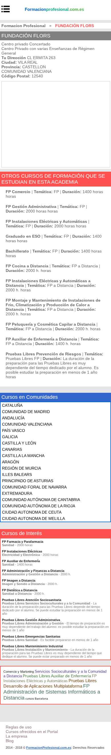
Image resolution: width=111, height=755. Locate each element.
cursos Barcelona (36, 698)
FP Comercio (18, 191)
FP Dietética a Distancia (19, 590)
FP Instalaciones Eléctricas (22, 551)
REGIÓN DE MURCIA (21, 468)
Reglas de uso (19, 727)
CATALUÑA (12, 405)
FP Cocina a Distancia (27, 266)
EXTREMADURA (17, 493)
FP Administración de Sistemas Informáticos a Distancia (51, 692)
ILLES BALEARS (17, 474)
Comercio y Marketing (18, 671)
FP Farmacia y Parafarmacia (22, 541)
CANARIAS (12, 449)
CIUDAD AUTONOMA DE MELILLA (33, 518)
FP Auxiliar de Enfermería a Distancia (41, 339)
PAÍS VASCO (13, 430)
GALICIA (10, 436)
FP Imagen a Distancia (18, 580)
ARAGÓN (10, 462)
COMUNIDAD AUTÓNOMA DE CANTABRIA (41, 499)
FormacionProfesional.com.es (48, 747)
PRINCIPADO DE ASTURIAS (27, 480)
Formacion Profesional (23, 25)
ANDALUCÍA (13, 418)
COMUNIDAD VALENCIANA (27, 424)
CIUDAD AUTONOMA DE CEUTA (31, 512)
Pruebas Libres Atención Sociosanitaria (31, 600)
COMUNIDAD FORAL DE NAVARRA (34, 487)
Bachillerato (17, 251)
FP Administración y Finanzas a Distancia (33, 570)
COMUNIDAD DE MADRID (26, 411)
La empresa (16, 736)
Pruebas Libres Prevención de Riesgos (43, 354)
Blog (10, 740)
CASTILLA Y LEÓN (19, 443)
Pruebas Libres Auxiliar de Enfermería (57, 676)
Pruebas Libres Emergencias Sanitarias (31, 636)
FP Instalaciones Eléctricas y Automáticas (46, 221)
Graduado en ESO (23, 236)
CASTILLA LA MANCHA (23, 455)
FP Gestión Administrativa (31, 206)
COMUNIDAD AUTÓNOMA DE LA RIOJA (38, 506)
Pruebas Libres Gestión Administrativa (31, 620)
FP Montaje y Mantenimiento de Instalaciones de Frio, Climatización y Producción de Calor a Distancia (53, 305)
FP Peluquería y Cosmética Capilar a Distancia (50, 324)
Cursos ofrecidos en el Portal (32, 731)
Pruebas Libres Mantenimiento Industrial (32, 646)
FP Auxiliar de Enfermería (21, 561)
